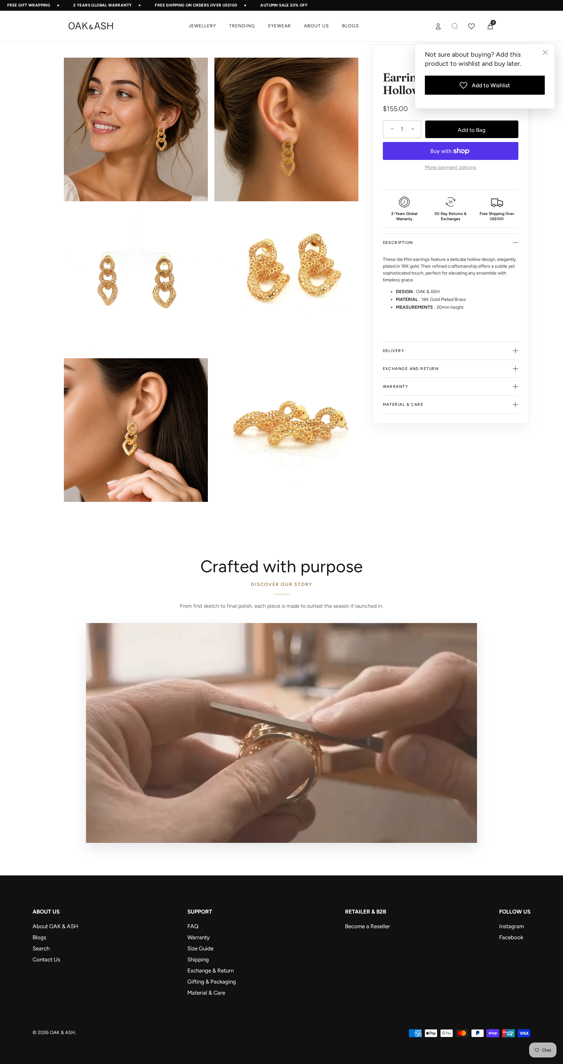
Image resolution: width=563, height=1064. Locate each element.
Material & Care (206, 992)
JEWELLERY (202, 26)
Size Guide (200, 948)
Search (41, 948)
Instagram (511, 926)
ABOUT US (316, 26)
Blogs (39, 937)
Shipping (198, 959)
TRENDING (242, 26)
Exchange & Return (210, 970)
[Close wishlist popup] (545, 52)
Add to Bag (471, 130)
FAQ (192, 926)
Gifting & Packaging (211, 981)
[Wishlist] (471, 26)
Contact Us (46, 959)
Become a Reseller (367, 926)
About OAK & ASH (55, 926)
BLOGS (350, 26)
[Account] (438, 26)
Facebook (511, 937)
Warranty (198, 937)
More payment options (450, 167)
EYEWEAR (279, 26)
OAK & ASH (62, 1032)
